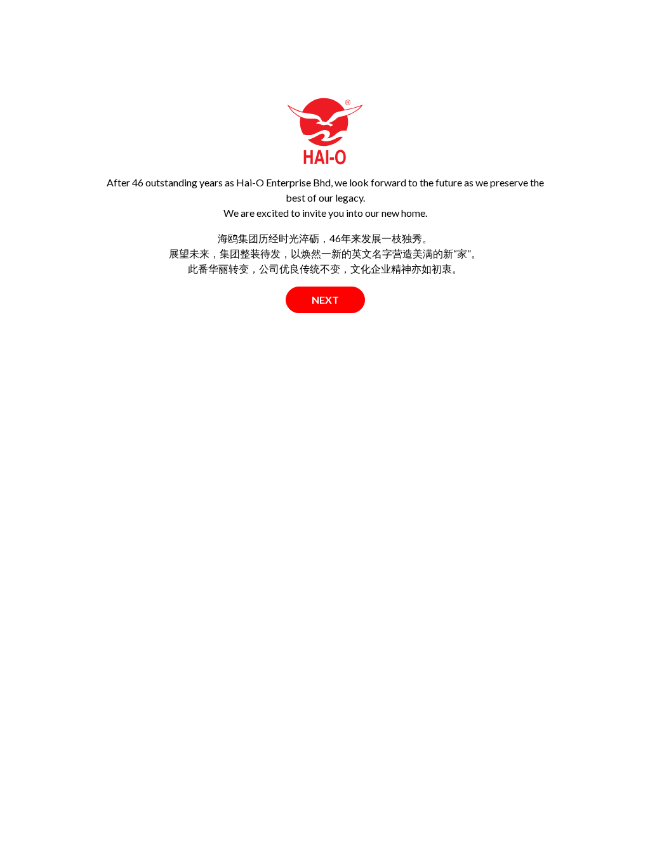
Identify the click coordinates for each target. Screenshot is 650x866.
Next (325, 300)
